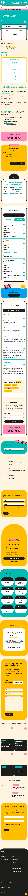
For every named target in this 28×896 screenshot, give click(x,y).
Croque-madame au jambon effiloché (13, 117)
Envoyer (9, 714)
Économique (8, 385)
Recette (2, 742)
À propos (3, 856)
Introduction (14, 62)
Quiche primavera (8, 123)
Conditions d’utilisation (5, 887)
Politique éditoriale (5, 885)
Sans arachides (8, 390)
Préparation (14, 69)
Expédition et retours (16, 868)
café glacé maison (6, 104)
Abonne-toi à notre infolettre (12, 508)
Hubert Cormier (4, 859)
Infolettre (14, 862)
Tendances (16, 785)
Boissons (3, 740)
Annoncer (3, 864)
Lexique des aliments (16, 871)
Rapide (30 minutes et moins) (11, 388)
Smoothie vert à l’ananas (10, 121)
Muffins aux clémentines (10, 124)
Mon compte (15, 859)
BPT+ (13, 856)
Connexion (17, 2)
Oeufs (8, 240)
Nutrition (14, 76)
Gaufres (14, 385)
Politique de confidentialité (6, 882)
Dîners (10, 468)
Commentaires (15, 79)
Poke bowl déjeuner (9, 119)
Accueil (3, 13)
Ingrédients (14, 65)
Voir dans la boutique (17, 167)
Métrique (8, 219)
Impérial (19, 219)
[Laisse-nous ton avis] (26, 894)
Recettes (8, 13)
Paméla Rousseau (5, 862)
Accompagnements (19, 741)
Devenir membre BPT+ (13, 295)
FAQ (14, 72)
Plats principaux (12, 461)
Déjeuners (18, 382)
